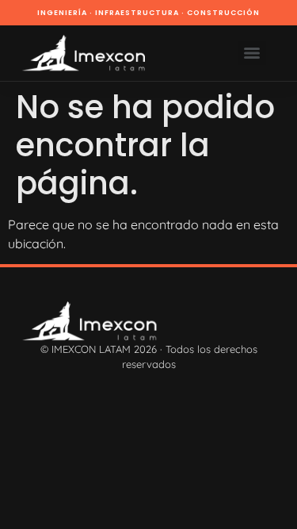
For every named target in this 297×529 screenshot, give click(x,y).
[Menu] (252, 53)
